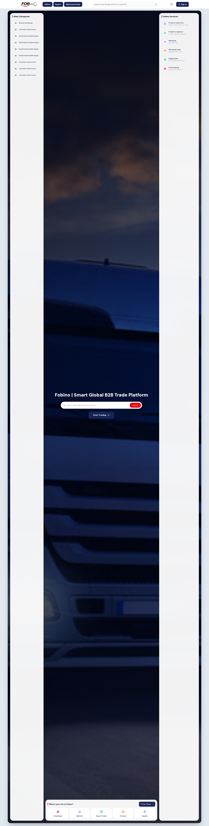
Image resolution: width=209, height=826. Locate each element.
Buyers (58, 4)
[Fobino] (29, 4)
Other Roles (146, 804)
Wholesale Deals (73, 4)
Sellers (47, 4)
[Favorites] (171, 4)
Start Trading (99, 415)
